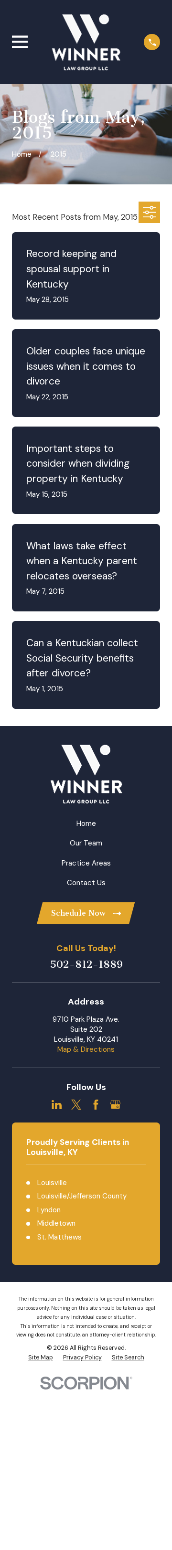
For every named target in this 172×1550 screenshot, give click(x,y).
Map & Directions (86, 1049)
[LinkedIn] (57, 1105)
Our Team (86, 843)
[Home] (86, 42)
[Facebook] (96, 1105)
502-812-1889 (86, 964)
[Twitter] (76, 1105)
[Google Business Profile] (115, 1105)
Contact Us (86, 882)
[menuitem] (40, 1358)
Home (86, 823)
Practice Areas (86, 863)
